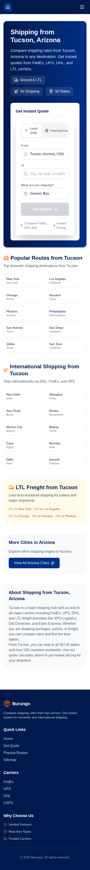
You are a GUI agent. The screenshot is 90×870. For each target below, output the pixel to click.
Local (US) (33, 130)
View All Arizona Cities (31, 563)
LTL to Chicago (19, 516)
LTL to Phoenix (66, 516)
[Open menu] (82, 7)
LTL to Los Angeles (47, 509)
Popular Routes (15, 753)
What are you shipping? (37, 185)
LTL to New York (20, 509)
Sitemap (9, 760)
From (24, 145)
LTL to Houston (42, 516)
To (22, 165)
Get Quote (42, 209)
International (59, 130)
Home (8, 739)
